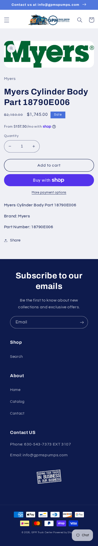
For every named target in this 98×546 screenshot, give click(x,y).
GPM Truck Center (42, 532)
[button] (6, 20)
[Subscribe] (82, 322)
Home (15, 390)
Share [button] (15, 240)
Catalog (17, 402)
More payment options (49, 192)
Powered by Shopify (64, 532)
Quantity (11, 136)
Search (16, 357)
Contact (17, 413)
